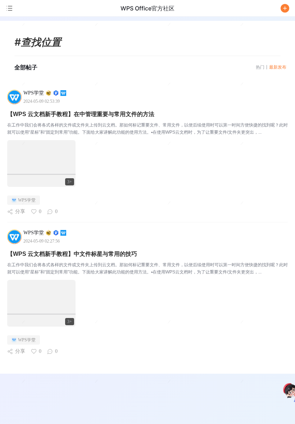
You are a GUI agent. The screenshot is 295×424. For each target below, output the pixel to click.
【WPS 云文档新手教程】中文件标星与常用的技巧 (72, 254)
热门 (260, 67)
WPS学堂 (27, 200)
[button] (285, 8)
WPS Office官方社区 (147, 8)
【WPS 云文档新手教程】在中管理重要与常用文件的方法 (80, 114)
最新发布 (277, 67)
